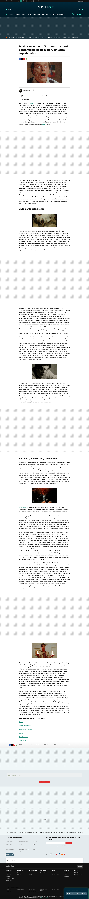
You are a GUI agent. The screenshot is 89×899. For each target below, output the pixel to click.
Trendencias (65, 872)
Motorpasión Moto (55, 874)
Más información (44, 897)
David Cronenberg (49, 744)
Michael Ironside (58, 744)
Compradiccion (66, 876)
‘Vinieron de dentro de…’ (26, 729)
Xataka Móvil (8, 874)
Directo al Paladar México (43, 890)
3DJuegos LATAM (20, 889)
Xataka (7, 872)
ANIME (29, 14)
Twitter (82, 14)
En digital (37, 744)
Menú (9, 9)
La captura (64, 37)
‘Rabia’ (21, 733)
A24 (39, 37)
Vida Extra (19, 874)
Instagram (73, 14)
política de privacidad (61, 845)
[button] (28, 90)
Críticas (41, 744)
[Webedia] (10, 866)
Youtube (80, 14)
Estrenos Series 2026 (45, 832)
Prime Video (50, 37)
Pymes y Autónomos (78, 874)
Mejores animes (64, 832)
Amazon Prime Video (23, 841)
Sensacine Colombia (33, 891)
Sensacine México (32, 889)
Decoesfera (65, 874)
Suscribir (68, 843)
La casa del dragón (10, 849)
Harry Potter (28, 37)
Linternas (35, 37)
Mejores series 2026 (18, 832)
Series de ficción (9, 841)
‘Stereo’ (44, 124)
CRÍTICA (11, 14)
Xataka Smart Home (10, 878)
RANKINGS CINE (36, 14)
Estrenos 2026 (36, 832)
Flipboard (78, 14)
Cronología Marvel (72, 832)
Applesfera (8, 876)
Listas (34, 844)
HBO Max (34, 847)
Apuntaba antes (23, 507)
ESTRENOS (17, 14)
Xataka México (8, 889)
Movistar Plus (9, 844)
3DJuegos (19, 872)
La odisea (21, 847)
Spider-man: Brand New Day (24, 850)
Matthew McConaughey (20, 37)
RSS (62, 854)
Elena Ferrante (57, 37)
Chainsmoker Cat (75, 37)
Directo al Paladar (43, 872)
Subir (79, 866)
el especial (30, 103)
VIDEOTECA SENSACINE (58, 14)
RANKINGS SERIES (46, 14)
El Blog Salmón (77, 872)
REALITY (24, 14)
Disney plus (35, 841)
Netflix (69, 37)
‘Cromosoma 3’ (23, 740)
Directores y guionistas (28, 744)
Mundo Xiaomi (9, 880)
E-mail (26, 59)
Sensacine (30, 872)
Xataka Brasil (8, 891)
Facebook (75, 14)
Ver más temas (9, 854)
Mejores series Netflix (55, 832)
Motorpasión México (55, 889)
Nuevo (79, 9)
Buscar (80, 860)
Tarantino (44, 37)
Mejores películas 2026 (28, 832)
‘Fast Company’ (23, 737)
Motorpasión (54, 872)
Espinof (44, 7)
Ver (45, 781)
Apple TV (8, 847)
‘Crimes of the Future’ (25, 725)
